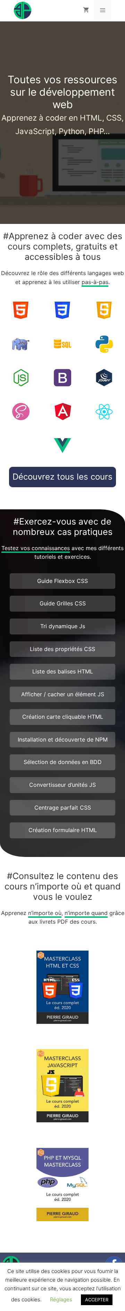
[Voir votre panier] (86, 10)
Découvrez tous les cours (62, 477)
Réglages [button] (61, 1299)
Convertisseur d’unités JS (62, 784)
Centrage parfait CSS (62, 807)
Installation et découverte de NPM (63, 739)
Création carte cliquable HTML (62, 716)
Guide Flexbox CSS (62, 580)
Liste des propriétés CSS (62, 648)
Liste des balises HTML (62, 671)
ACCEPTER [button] (96, 1299)
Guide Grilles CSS (63, 603)
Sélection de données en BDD (63, 761)
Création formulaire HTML (62, 830)
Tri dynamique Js (62, 626)
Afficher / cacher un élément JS (62, 694)
